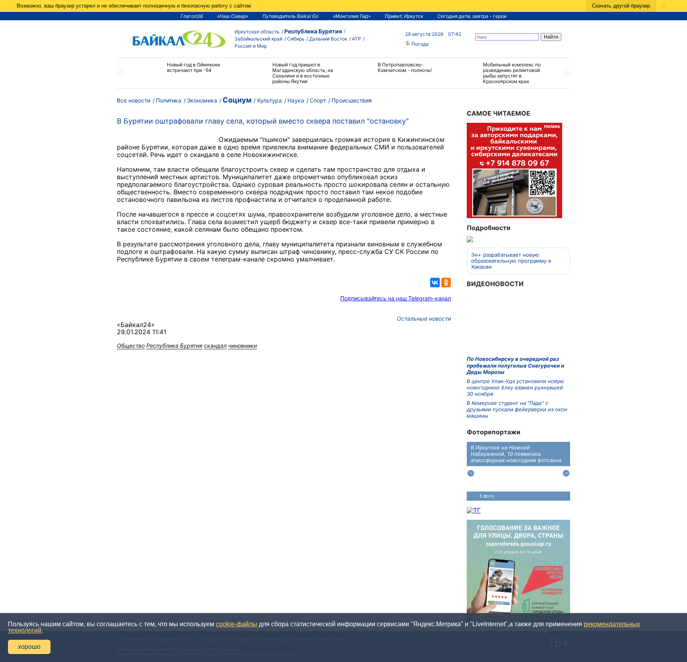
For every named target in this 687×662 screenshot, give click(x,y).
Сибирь (296, 39)
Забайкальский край (258, 39)
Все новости (133, 100)
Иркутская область (257, 32)
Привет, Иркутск (404, 16)
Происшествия (352, 100)
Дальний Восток (328, 39)
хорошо (29, 646)
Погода (419, 44)
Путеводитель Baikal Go (290, 16)
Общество (131, 345)
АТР (356, 39)
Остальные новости (424, 318)
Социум (237, 100)
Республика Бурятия (313, 31)
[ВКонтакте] (435, 282)
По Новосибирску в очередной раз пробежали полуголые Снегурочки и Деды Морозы (515, 365)
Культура (269, 100)
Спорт (318, 100)
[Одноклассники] (446, 282)
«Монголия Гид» (352, 16)
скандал (215, 345)
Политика (168, 100)
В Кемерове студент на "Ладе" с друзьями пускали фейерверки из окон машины (517, 409)
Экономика (202, 100)
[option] (185, 71)
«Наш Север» (232, 16)
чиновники (242, 345)
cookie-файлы (236, 624)
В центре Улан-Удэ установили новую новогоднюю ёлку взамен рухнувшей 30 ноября (515, 387)
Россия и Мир (251, 46)
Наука (295, 100)
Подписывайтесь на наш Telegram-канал (395, 298)
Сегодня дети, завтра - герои (472, 16)
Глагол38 (191, 16)
